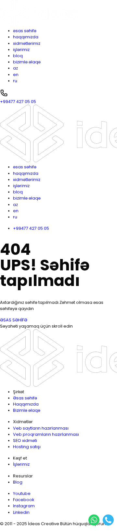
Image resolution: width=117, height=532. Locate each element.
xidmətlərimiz (26, 43)
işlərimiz (21, 49)
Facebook (23, 499)
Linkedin (21, 512)
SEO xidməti (25, 440)
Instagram (24, 506)
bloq (18, 55)
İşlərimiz (21, 464)
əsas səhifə (24, 30)
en (16, 74)
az (15, 68)
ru (15, 81)
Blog (17, 482)
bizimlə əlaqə (27, 62)
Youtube (22, 493)
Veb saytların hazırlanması (41, 428)
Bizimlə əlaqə (26, 410)
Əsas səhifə (25, 398)
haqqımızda (25, 37)
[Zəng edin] (108, 520)
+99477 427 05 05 (31, 228)
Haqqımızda (26, 404)
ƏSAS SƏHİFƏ (13, 320)
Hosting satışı (27, 446)
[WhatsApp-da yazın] (93, 520)
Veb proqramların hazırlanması (46, 434)
